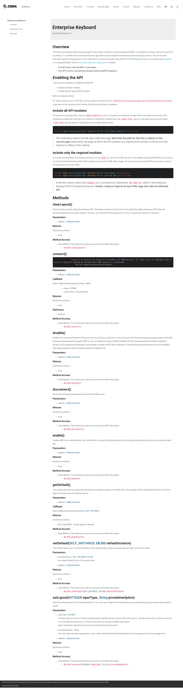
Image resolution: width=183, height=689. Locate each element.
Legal (3, 685)
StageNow (167, 59)
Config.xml (148, 7)
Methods (13, 34)
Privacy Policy (15, 685)
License (126, 7)
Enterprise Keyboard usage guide (92, 62)
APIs (159, 7)
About (67, 7)
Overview (13, 24)
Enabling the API (16, 29)
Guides (116, 7)
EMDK (128, 59)
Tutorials (90, 7)
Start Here (78, 7)
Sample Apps (103, 7)
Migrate (136, 7)
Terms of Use (8, 685)
